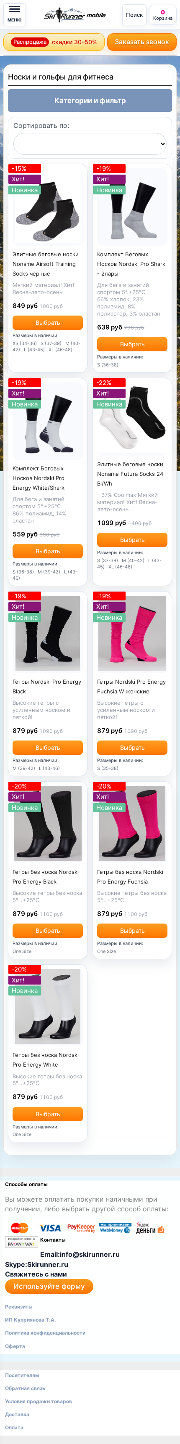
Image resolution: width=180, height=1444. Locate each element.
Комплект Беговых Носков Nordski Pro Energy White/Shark (38, 478)
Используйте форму (49, 1286)
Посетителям (22, 1375)
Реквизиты (19, 1306)
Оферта (15, 1346)
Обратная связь (25, 1388)
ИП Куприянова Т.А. (30, 1320)
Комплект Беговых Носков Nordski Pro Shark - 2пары (131, 264)
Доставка (17, 1414)
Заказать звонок (142, 41)
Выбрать (48, 322)
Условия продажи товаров (38, 1401)
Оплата (14, 1427)
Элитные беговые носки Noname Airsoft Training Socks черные (46, 264)
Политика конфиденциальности (45, 1333)
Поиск (134, 14)
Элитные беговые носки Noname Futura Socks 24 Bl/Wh (130, 474)
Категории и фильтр (90, 100)
